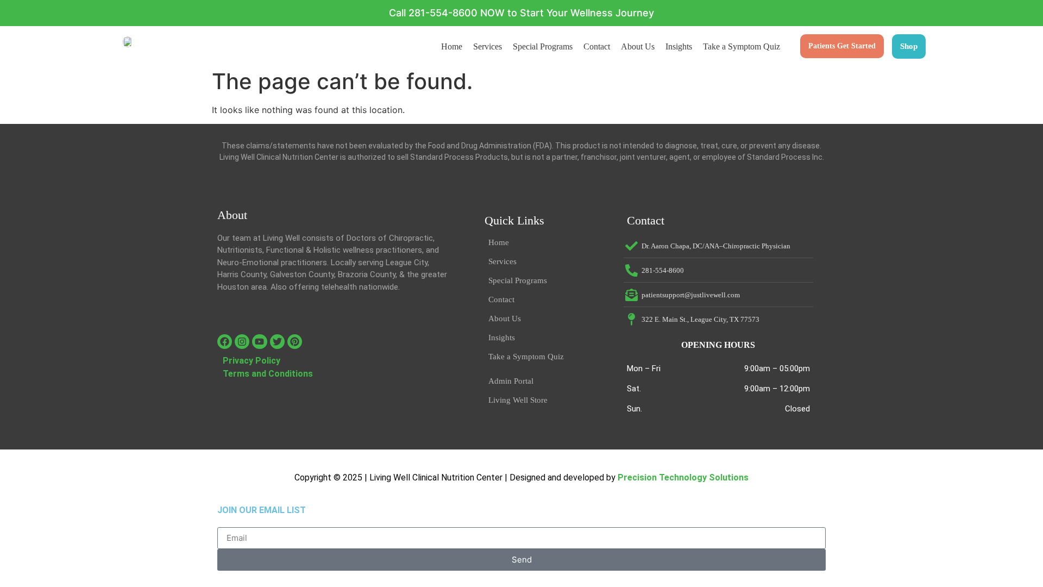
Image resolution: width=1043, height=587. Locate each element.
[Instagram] (242, 341)
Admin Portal (510, 381)
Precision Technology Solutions (683, 477)
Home (451, 46)
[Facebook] (224, 341)
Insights (678, 46)
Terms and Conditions (268, 374)
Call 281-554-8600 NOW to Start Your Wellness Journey (521, 12)
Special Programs (543, 46)
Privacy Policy (251, 360)
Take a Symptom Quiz (741, 46)
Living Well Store (518, 400)
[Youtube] (259, 341)
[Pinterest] (294, 341)
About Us (638, 46)
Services (487, 46)
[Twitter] (277, 341)
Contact (596, 46)
